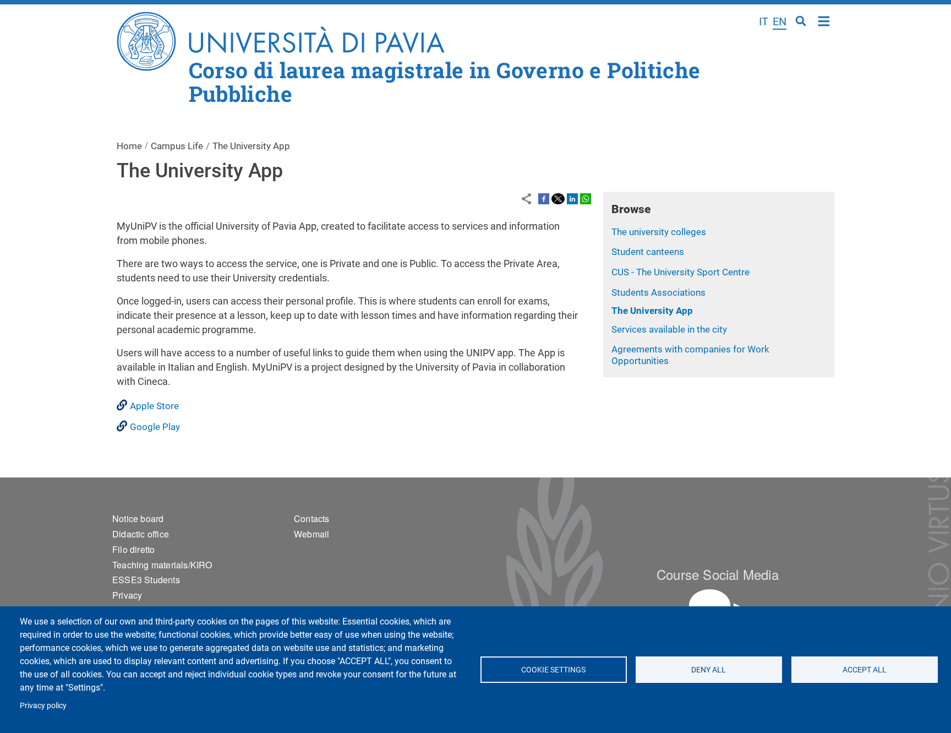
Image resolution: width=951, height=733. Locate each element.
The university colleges (658, 231)
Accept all (865, 669)
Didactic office (140, 534)
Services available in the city (669, 329)
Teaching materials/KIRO (162, 564)
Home (824, 20)
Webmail (311, 534)
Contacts (312, 518)
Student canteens (647, 251)
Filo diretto (133, 549)
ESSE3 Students (146, 579)
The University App (652, 310)
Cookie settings (553, 669)
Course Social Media (718, 574)
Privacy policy (43, 705)
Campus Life (177, 145)
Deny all (709, 669)
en (779, 21)
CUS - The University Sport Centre (680, 272)
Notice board (137, 518)
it (763, 21)
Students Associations (658, 292)
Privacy (127, 595)
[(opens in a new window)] (543, 198)
